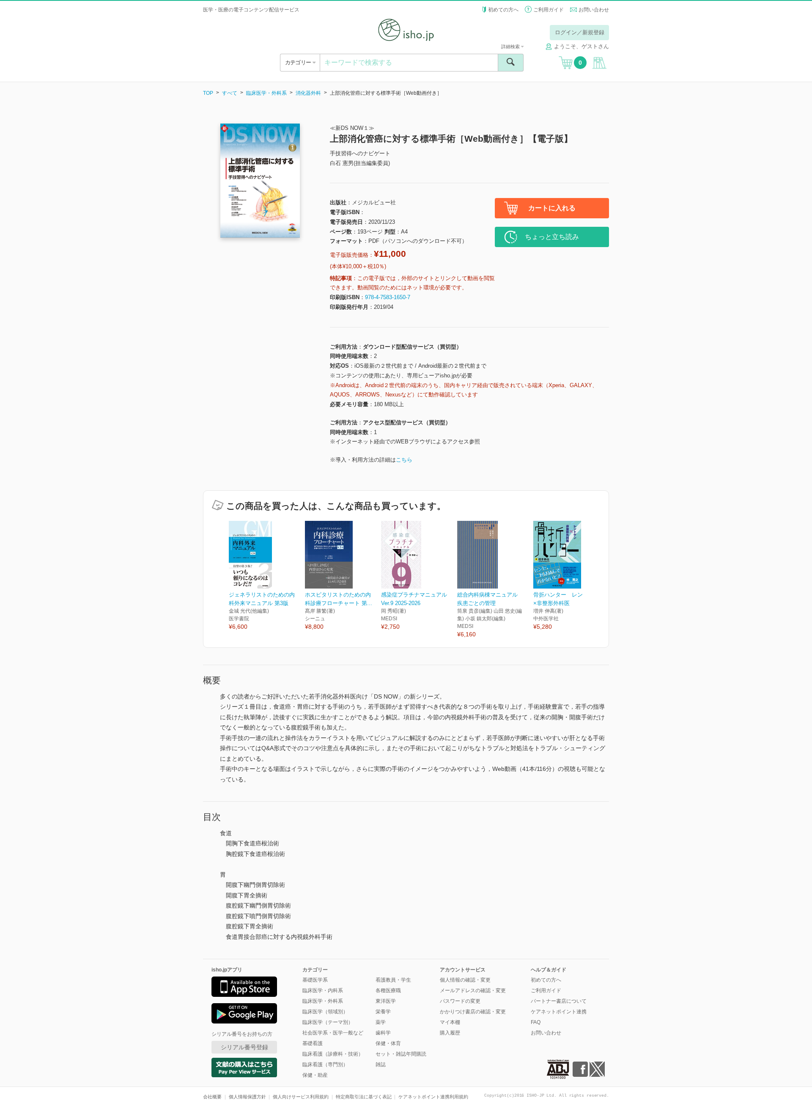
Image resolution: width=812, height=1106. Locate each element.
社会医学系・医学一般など (332, 1033)
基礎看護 (312, 1043)
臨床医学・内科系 (322, 990)
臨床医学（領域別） (325, 1012)
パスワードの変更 (460, 1001)
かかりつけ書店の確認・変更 (473, 1012)
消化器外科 (308, 93)
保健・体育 (388, 1043)
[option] (267, 576)
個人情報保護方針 (247, 1096)
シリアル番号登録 (244, 1047)
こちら (404, 460)
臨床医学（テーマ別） (327, 1022)
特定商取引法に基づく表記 (364, 1096)
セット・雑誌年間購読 (401, 1054)
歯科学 (383, 1033)
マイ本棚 (450, 1022)
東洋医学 (386, 1001)
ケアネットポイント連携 (559, 1012)
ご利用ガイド (548, 10)
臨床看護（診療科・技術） (332, 1054)
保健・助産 (315, 1075)
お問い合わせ (594, 10)
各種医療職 (388, 990)
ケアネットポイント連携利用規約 (433, 1096)
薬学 (381, 1022)
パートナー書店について (559, 1001)
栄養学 (383, 1012)
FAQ (535, 1022)
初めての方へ (503, 10)
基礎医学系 (315, 980)
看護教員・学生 (393, 980)
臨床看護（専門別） (325, 1064)
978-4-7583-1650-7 (387, 297)
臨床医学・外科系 (266, 93)
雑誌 (381, 1064)
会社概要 (212, 1096)
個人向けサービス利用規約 (301, 1096)
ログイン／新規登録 (579, 32)
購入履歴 (450, 1033)
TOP (208, 93)
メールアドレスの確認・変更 (473, 990)
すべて (229, 93)
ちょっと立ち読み (552, 236)
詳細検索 (511, 46)
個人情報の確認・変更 (465, 980)
